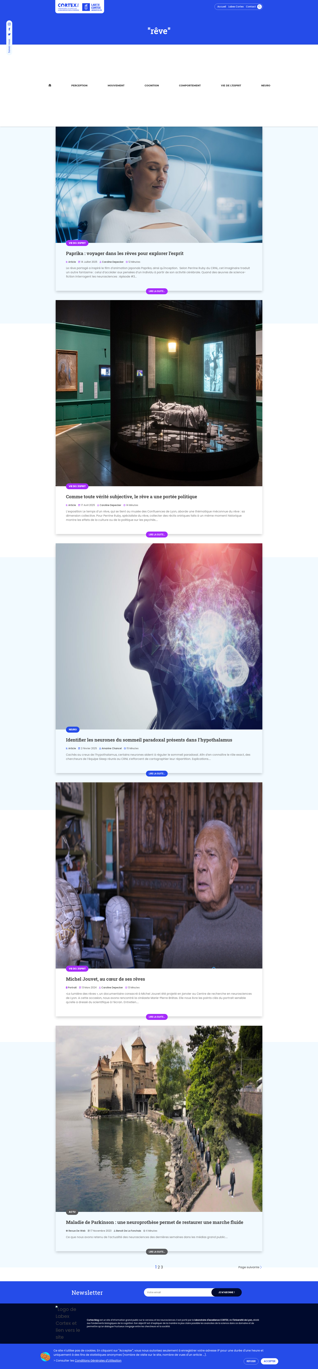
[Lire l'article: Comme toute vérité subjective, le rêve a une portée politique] (159, 393)
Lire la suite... (157, 291)
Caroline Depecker (113, 262)
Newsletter (87, 1292)
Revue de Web (77, 1230)
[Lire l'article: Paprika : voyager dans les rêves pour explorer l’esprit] (159, 185)
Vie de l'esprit (77, 243)
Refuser (251, 1361)
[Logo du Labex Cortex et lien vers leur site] (92, 7)
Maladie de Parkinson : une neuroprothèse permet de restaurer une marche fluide (154, 1222)
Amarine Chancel (112, 748)
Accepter (269, 1361)
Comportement (190, 85)
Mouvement (116, 85)
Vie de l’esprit (231, 85)
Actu (72, 1212)
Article (72, 262)
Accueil (221, 6)
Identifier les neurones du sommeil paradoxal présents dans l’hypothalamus (149, 740)
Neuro (265, 85)
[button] (259, 6)
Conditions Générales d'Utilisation (98, 1361)
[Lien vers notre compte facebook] (9, 29)
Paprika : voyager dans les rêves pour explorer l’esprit (124, 253)
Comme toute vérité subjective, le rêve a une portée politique (131, 496)
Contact (251, 6)
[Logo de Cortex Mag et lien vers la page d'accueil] (68, 7)
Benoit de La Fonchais (128, 1230)
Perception (79, 85)
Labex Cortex (236, 6)
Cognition (152, 85)
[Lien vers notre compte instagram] (9, 24)
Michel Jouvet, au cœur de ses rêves (105, 979)
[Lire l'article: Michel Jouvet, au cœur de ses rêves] (159, 875)
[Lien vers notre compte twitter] (9, 34)
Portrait (72, 987)
